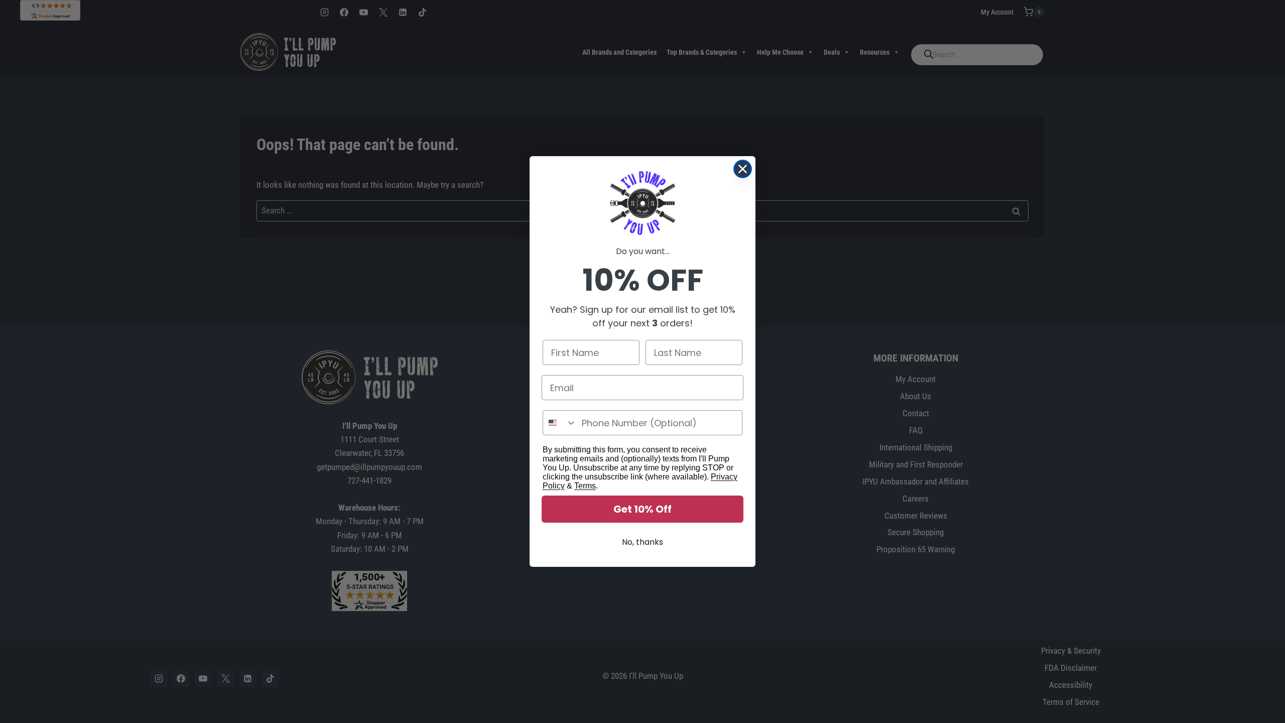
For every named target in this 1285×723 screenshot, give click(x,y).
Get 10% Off (642, 509)
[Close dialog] (742, 169)
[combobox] (560, 423)
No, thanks (642, 542)
